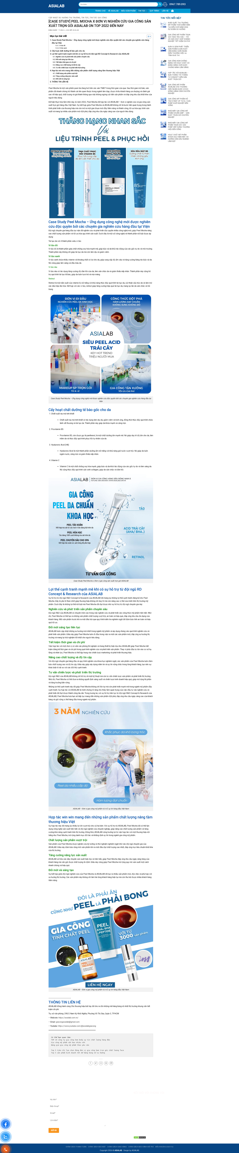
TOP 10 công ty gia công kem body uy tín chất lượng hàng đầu (80, 1040)
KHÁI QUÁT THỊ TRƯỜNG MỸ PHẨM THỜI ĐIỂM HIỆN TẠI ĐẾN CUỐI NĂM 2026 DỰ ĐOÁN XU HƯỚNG (179, 26)
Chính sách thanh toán (76, 1147)
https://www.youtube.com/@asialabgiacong (77, 1026)
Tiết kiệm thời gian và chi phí (66, 62)
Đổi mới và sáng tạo (63, 79)
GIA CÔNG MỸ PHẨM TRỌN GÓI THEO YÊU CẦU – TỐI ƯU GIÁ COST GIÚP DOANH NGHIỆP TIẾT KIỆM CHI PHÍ (179, 38)
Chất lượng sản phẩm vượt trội (66, 73)
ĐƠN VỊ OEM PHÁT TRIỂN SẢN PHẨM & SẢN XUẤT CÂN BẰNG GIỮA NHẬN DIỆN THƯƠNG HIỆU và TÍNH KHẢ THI (178, 51)
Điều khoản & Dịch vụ (164, 1147)
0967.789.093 (177, 4)
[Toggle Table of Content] (147, 36)
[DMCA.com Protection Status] (140, 1137)
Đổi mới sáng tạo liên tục (65, 59)
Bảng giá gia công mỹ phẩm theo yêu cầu (70, 1045)
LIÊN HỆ (165, 11)
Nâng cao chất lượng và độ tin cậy (68, 65)
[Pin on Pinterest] (106, 1063)
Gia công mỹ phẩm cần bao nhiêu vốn (68, 1042)
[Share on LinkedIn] (111, 1063)
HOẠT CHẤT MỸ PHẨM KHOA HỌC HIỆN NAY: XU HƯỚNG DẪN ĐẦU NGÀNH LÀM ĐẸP (178, 138)
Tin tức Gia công (98, 18)
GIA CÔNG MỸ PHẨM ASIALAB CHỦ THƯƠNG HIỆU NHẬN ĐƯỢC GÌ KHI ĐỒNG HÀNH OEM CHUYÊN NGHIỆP (179, 89)
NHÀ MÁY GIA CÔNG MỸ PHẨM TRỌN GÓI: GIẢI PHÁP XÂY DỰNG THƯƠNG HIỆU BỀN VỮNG (179, 126)
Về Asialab (113, 11)
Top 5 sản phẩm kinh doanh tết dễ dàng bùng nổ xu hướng (78, 1053)
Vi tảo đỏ (62, 45)
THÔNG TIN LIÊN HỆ (60, 82)
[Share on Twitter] (96, 1063)
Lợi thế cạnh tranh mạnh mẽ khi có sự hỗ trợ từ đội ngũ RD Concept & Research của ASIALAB (90, 54)
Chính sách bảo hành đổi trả (141, 1147)
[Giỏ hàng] (172, 10)
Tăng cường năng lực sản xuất (67, 76)
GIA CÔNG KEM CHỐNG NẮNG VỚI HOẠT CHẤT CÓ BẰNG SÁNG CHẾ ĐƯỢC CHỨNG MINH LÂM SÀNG (178, 64)
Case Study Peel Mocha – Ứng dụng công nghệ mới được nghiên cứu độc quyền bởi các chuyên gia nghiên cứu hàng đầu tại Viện (100, 41)
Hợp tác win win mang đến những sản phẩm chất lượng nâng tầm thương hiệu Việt (86, 71)
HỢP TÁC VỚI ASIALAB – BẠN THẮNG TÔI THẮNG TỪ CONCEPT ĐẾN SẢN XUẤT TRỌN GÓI (178, 76)
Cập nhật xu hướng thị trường (64, 18)
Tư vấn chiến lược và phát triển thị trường (70, 68)
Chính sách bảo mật (97, 1147)
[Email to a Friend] (101, 1063)
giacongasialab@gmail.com (68, 1022)
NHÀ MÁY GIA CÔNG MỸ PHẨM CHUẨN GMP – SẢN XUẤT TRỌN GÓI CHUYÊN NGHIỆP (178, 114)
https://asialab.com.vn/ (68, 1017)
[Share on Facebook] (91, 1063)
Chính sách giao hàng (117, 1147)
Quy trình (154, 11)
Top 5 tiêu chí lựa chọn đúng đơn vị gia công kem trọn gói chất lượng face (88, 1050)
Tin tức (141, 11)
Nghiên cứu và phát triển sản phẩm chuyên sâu (73, 57)
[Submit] (160, 4)
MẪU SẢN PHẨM (128, 11)
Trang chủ (100, 11)
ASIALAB (50, 6)
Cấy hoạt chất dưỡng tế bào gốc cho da (68, 51)
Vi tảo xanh (63, 48)
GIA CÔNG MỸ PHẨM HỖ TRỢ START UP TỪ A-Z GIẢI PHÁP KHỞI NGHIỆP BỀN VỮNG (179, 102)
